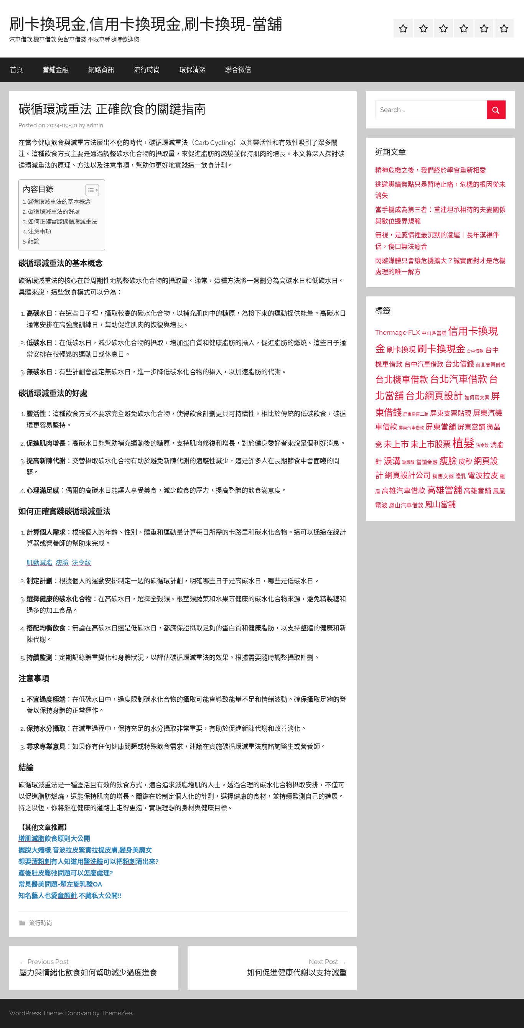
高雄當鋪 (477, 491)
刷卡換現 (401, 349)
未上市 (396, 444)
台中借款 (475, 351)
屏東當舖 (440, 426)
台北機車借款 (401, 379)
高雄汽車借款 (403, 491)
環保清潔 (193, 70)
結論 (34, 241)
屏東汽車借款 (411, 428)
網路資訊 (101, 70)
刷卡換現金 (441, 349)
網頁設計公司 (408, 475)
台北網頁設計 (434, 395)
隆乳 (460, 476)
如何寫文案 (477, 397)
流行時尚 (147, 70)
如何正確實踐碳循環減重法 (62, 221)
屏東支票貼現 (450, 413)
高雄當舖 (444, 490)
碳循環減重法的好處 (54, 211)
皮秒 (465, 461)
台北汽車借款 (458, 379)
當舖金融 (427, 462)
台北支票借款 (491, 365)
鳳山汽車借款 (406, 505)
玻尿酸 (408, 462)
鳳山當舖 (440, 504)
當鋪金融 (56, 70)
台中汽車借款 (423, 364)
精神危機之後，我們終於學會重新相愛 (430, 170)
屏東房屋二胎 (415, 414)
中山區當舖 (434, 333)
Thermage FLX (397, 332)
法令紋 (482, 445)
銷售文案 (443, 476)
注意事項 (39, 231)
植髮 (463, 443)
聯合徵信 (238, 70)
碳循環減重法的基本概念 (59, 201)
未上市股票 (430, 444)
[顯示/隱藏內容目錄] (88, 190)
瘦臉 (448, 461)
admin (95, 125)
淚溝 (392, 461)
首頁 (16, 70)
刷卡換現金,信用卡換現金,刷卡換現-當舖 (145, 23)
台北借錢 (459, 364)
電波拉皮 (483, 475)
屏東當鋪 (471, 427)
